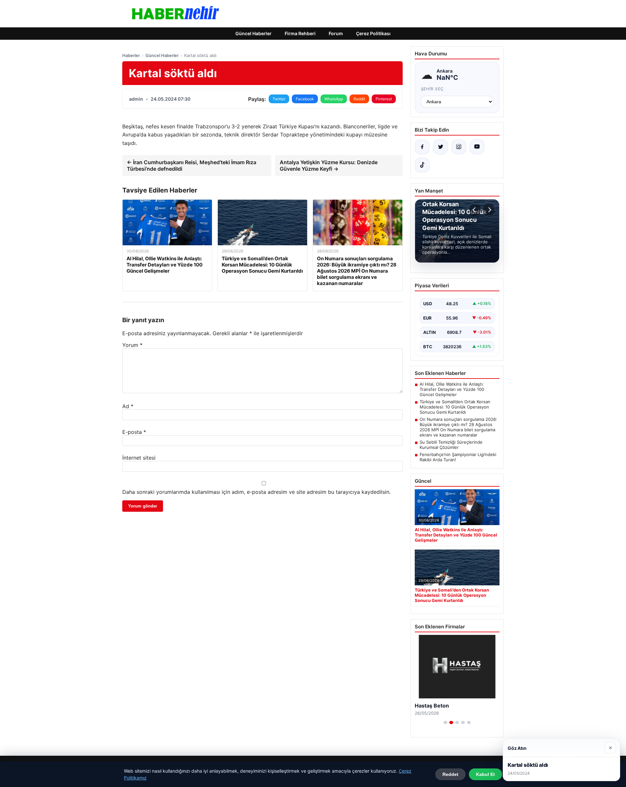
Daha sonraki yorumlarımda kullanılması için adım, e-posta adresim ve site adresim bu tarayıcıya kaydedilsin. (256, 492)
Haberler (131, 55)
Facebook (305, 98)
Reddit (359, 98)
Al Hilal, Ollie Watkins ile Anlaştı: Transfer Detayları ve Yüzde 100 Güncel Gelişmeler (452, 389)
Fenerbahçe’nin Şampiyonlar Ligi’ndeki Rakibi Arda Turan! (458, 457)
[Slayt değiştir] (445, 722)
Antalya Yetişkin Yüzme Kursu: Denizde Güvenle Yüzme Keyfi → (329, 165)
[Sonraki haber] (488, 209)
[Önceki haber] (475, 209)
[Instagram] (458, 146)
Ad (127, 406)
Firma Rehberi (300, 33)
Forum (336, 33)
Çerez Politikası (373, 33)
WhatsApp (333, 98)
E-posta (134, 432)
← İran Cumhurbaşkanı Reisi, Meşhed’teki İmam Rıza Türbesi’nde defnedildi (191, 165)
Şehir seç (432, 88)
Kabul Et (485, 774)
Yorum (132, 345)
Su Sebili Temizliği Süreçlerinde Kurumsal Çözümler (451, 444)
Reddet (450, 774)
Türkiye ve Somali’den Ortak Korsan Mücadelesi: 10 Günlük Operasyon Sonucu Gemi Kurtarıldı (455, 407)
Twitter (279, 98)
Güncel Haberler (253, 33)
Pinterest (384, 98)
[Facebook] (422, 146)
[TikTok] (422, 165)
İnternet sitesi (139, 457)
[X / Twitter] (440, 146)
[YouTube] (477, 146)
